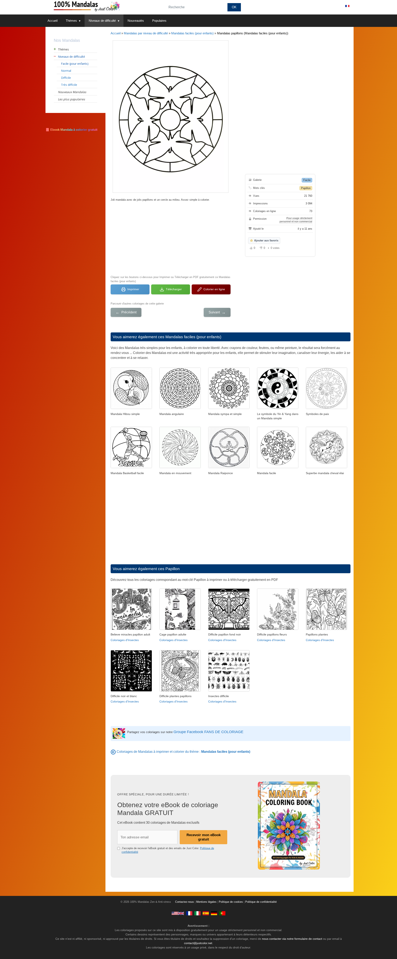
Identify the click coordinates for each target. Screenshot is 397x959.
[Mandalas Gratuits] (189, 913)
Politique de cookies (231, 901)
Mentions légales (206, 901)
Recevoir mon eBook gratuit (204, 837)
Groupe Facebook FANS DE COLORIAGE (208, 732)
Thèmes (71, 20)
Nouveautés (136, 20)
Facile (307, 180)
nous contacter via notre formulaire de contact (292, 938)
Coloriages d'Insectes (125, 640)
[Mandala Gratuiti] (197, 913)
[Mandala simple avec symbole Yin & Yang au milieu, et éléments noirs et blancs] (277, 408)
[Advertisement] (171, 238)
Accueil (52, 20)
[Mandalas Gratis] (206, 913)
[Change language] (347, 6)
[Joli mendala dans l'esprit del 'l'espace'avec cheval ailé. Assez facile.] (326, 467)
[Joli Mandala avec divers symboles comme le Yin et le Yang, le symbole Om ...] (326, 408)
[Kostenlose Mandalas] (214, 913)
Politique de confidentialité (261, 901)
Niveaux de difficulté (102, 20)
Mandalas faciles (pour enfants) (192, 33)
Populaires (159, 20)
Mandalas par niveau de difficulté (146, 33)
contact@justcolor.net (198, 943)
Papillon (306, 188)
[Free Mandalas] (178, 913)
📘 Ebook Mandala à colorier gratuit (71, 129)
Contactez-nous (184, 901)
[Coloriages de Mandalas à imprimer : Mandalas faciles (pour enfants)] (113, 751)
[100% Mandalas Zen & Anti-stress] (103, 6)
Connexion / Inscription (322, 6)
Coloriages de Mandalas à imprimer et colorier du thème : (183, 751)
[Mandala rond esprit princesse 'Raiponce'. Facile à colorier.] (229, 467)
